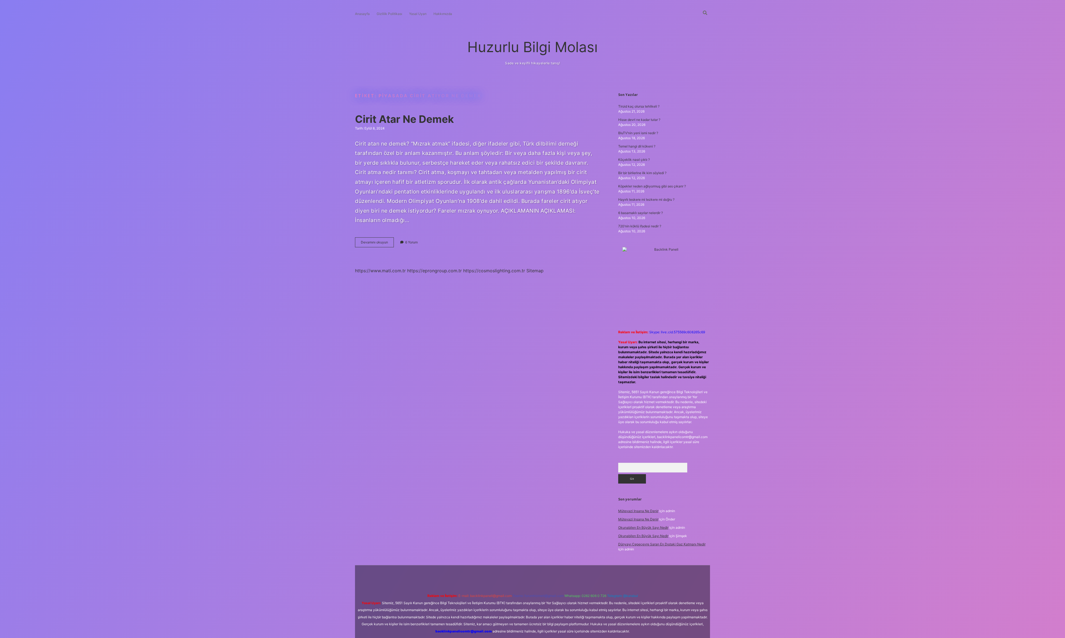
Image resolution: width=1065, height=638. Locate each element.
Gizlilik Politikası (389, 14)
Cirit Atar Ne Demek (404, 119)
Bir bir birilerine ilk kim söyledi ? (642, 173)
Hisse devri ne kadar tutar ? (639, 120)
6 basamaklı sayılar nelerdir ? (640, 213)
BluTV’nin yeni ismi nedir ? (638, 133)
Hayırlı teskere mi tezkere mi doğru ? (646, 199)
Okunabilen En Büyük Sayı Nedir (643, 527)
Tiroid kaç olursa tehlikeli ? (639, 106)
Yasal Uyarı (418, 14)
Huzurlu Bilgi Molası (532, 47)
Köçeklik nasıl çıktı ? (634, 159)
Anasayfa (362, 14)
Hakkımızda (442, 14)
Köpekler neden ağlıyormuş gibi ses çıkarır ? (652, 186)
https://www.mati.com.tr (380, 270)
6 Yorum (411, 242)
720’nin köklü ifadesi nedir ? (639, 226)
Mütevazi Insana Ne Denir (638, 511)
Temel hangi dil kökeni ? (636, 146)
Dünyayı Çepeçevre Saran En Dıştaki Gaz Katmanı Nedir (662, 544)
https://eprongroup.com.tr (434, 270)
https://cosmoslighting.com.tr (494, 270)
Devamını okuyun (377, 243)
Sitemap (535, 270)
